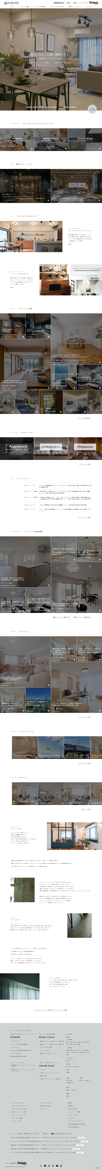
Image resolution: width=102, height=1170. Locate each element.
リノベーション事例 (24, 6)
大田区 (83, 1042)
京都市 (67, 1090)
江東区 (75, 1050)
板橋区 (67, 1054)
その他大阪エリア (70, 1082)
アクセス (81, 1137)
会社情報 (70, 1106)
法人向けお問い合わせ (73, 1127)
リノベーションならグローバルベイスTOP (20, 1030)
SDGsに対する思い (73, 1109)
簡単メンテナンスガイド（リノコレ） (49, 1053)
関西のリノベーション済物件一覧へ (82, 617)
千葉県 (67, 1072)
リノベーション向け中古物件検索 (19, 1044)
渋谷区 (67, 1044)
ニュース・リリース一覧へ (84, 517)
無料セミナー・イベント (75, 6)
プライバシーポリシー (73, 1115)
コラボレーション (15, 1047)
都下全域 (68, 1060)
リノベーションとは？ (45, 1050)
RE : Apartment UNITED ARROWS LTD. (20, 1050)
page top (97, 1167)
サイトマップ (43, 1109)
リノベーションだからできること (20, 1109)
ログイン (83, 2)
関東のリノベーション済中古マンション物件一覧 (52, 1041)
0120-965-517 (59, 1133)
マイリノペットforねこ (16, 1053)
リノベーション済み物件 (39, 6)
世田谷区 (87, 1042)
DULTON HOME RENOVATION (18, 1056)
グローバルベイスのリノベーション (20, 1106)
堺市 (71, 1080)
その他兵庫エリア (87, 1080)
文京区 (81, 1052)
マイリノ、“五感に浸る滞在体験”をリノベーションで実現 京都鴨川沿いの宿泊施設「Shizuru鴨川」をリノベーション (65, 510)
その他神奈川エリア (76, 1066)
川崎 (70, 1066)
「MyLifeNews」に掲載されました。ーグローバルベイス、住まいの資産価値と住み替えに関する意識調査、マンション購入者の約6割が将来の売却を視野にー (64, 492)
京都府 (67, 1087)
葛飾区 (86, 1050)
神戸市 (80, 1080)
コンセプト (42, 1070)
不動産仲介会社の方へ (58, 2)
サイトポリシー (72, 1118)
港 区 (67, 1042)
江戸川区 (68, 1052)
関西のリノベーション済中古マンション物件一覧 (52, 1044)
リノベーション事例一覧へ (84, 418)
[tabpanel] (51, 59)
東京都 (67, 1037)
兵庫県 (81, 1078)
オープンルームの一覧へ (85, 717)
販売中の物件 (43, 1076)
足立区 (83, 1050)
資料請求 (68, 2)
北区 (88, 1052)
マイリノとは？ (15, 1041)
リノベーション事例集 (17, 1118)
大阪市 (67, 1080)
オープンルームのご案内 (46, 1047)
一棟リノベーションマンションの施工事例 (50, 1079)
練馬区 (79, 1044)
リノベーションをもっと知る (57, 6)
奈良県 (67, 1096)
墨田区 (71, 1050)
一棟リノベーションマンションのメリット (50, 1073)
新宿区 (71, 1042)
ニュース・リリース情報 (74, 1112)
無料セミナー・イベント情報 (19, 1112)
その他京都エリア (73, 1090)
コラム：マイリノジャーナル (19, 1115)
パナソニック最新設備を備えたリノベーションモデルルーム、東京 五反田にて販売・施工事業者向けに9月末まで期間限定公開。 (65, 486)
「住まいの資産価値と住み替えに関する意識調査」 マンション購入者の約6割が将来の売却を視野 (62, 505)
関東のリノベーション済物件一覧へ (61, 617)
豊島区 (84, 1052)
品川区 (75, 1042)
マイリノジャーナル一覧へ (84, 763)
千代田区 (73, 1052)
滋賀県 (67, 1093)
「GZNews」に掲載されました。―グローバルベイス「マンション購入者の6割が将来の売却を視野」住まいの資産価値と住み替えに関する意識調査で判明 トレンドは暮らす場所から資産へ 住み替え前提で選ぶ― (65, 499)
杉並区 (75, 1044)
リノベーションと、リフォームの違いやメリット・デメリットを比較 (50, 1010)
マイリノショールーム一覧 (16, 1062)
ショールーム (88, 6)
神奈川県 (68, 1064)
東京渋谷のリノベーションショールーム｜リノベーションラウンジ (23, 1070)
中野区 (71, 1044)
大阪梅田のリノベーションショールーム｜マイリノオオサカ (23, 1065)
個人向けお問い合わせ (45, 1106)
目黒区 (79, 1042)
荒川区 (79, 1050)
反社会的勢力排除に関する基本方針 (77, 1124)
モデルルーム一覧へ (86, 809)
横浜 (67, 1066)
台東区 (67, 1050)
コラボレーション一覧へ (85, 464)
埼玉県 (67, 1070)
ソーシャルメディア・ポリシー (75, 1121)
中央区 (77, 1052)
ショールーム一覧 (16, 1121)
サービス (12, 6)
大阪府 (67, 1078)
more (69, 244)
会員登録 (75, 2)
